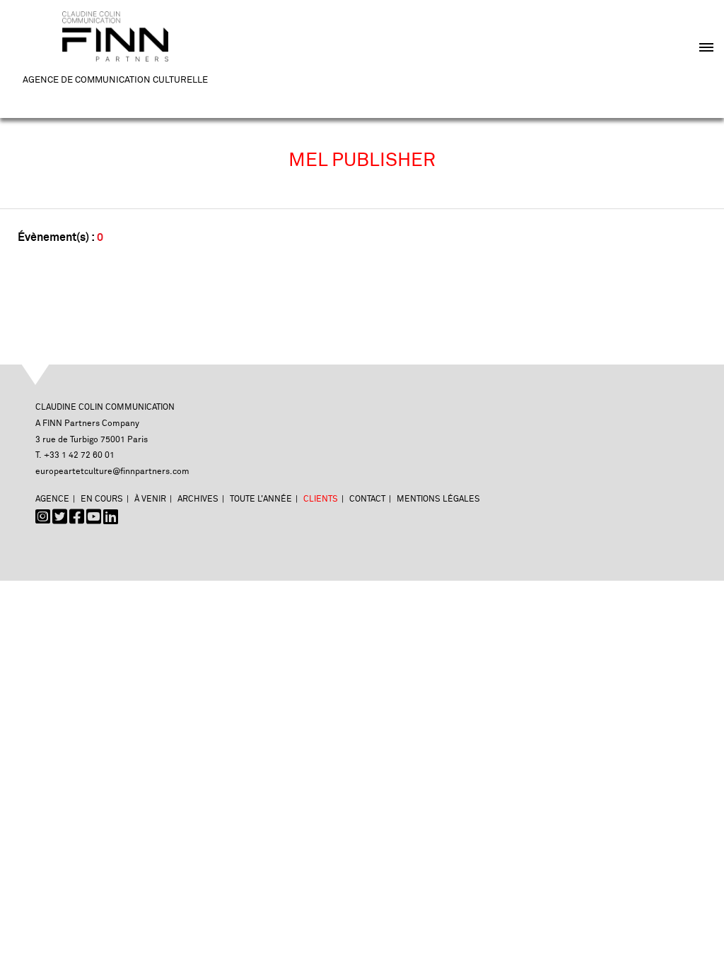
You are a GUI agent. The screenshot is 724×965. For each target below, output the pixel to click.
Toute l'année (261, 499)
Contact (367, 499)
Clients (320, 499)
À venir (150, 499)
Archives (197, 499)
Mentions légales (438, 499)
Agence (52, 499)
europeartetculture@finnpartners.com (112, 471)
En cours (102, 499)
